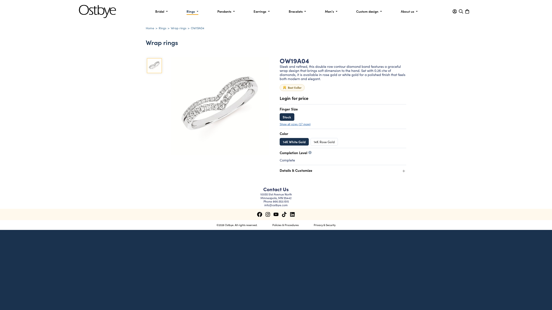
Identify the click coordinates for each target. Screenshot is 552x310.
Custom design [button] (367, 11)
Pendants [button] (224, 11)
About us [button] (408, 11)
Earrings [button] (260, 11)
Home (150, 28)
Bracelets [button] (296, 11)
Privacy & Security (325, 225)
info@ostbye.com (276, 205)
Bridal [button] (160, 11)
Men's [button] (330, 11)
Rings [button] (191, 11)
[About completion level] (310, 152)
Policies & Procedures (285, 225)
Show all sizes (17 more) (295, 124)
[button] (455, 11)
